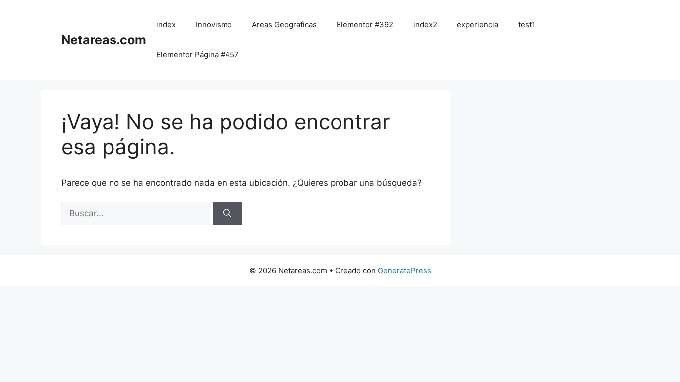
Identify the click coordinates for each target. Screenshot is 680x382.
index (166, 24)
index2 (425, 24)
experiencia (477, 24)
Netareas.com (103, 39)
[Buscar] (227, 214)
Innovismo (214, 24)
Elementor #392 (365, 24)
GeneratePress (404, 270)
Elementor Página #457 (197, 54)
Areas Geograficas (284, 24)
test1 (526, 24)
